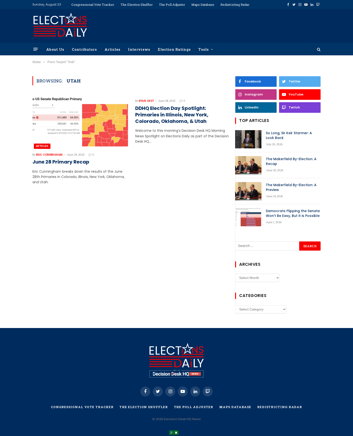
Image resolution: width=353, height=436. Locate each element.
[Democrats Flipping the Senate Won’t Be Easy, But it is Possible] (248, 217)
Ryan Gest (146, 100)
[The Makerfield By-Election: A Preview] (248, 191)
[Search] (318, 49)
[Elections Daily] (60, 26)
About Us (55, 49)
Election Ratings (174, 49)
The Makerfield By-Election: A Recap (291, 161)
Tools (203, 49)
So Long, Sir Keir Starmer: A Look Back (289, 135)
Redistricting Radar (235, 4)
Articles (112, 49)
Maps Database (202, 4)
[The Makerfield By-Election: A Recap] (248, 165)
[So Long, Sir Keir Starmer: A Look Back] (248, 139)
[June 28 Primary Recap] (80, 122)
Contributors (84, 49)
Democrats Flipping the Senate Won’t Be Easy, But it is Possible (293, 213)
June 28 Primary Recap (60, 162)
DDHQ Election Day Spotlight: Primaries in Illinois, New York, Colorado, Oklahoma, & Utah (171, 115)
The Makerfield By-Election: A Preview (291, 187)
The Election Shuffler (137, 4)
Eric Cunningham (49, 154)
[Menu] (35, 49)
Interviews (139, 49)
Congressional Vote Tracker (92, 4)
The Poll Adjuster (172, 4)
